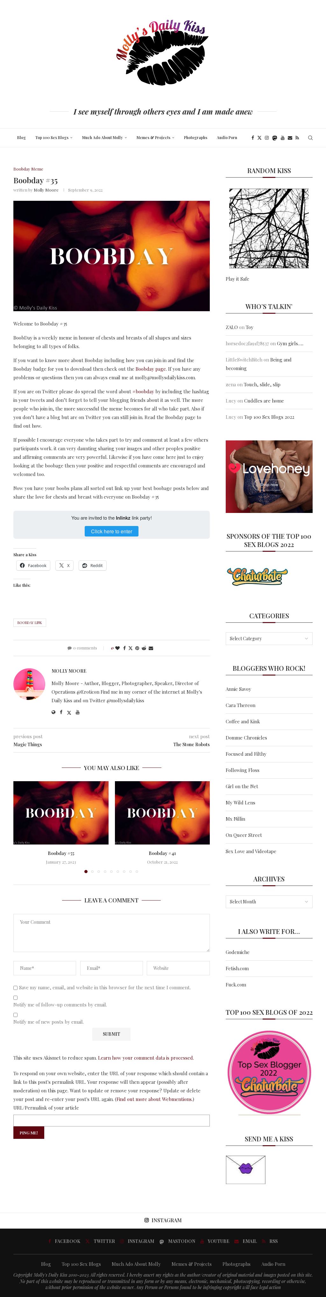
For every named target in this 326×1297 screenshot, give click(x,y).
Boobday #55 (61, 853)
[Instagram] (267, 138)
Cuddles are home (264, 400)
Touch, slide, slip (262, 384)
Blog (21, 137)
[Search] (310, 138)
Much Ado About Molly (102, 137)
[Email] (290, 138)
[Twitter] (259, 138)
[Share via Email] (151, 648)
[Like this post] (117, 648)
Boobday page (151, 369)
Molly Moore (46, 190)
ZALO (232, 327)
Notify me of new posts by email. (48, 1022)
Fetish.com (237, 968)
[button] (22, 827)
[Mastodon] (275, 138)
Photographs (195, 137)
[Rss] (297, 138)
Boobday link (30, 622)
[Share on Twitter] (130, 648)
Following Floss (242, 770)
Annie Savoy (238, 689)
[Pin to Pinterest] (137, 648)
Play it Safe (237, 279)
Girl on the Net (242, 786)
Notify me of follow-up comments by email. (60, 1005)
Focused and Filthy (246, 754)
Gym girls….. (290, 343)
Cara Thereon (240, 705)
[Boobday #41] (162, 813)
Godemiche (238, 952)
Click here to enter (111, 531)
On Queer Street (244, 835)
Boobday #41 (162, 853)
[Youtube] (283, 138)
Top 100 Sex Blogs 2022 (269, 417)
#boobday (143, 391)
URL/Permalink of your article (46, 1107)
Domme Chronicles (246, 737)
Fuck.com (236, 984)
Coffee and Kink (243, 721)
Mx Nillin (235, 819)
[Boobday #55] (61, 813)
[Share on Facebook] (124, 648)
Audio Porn (227, 137)
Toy (249, 327)
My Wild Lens (240, 802)
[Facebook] (253, 138)
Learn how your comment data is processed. (146, 1058)
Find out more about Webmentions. (155, 1099)
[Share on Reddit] (144, 648)
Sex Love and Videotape (251, 851)
